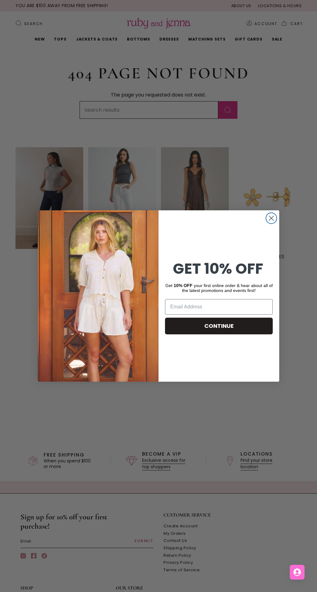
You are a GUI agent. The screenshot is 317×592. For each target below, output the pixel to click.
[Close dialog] (271, 218)
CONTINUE (219, 326)
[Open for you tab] (297, 572)
